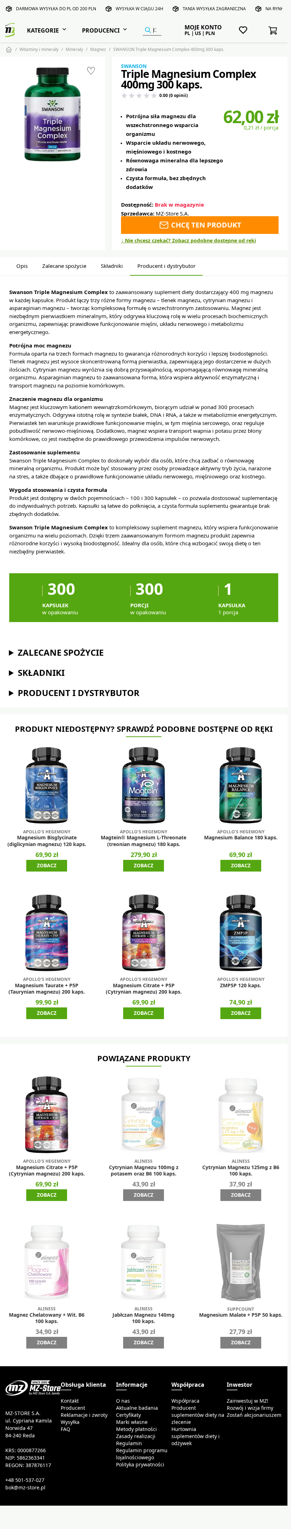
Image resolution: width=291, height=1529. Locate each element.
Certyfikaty (128, 1415)
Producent (73, 1408)
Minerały (74, 49)
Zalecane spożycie (64, 266)
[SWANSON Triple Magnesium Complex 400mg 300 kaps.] (52, 114)
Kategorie (43, 30)
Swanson (134, 66)
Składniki (112, 266)
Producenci (101, 30)
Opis (22, 266)
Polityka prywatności (140, 1464)
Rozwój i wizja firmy (250, 1408)
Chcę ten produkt (205, 225)
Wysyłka (70, 1422)
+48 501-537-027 (24, 1480)
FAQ (65, 1429)
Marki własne (132, 1422)
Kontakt (70, 1400)
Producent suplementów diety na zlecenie (197, 1415)
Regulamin (129, 1443)
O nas (123, 1400)
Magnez (98, 49)
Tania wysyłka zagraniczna (214, 8)
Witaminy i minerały (39, 49)
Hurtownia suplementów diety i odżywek (195, 1436)
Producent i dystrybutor (166, 266)
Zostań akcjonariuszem (254, 1415)
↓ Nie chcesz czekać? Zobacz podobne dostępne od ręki (188, 240)
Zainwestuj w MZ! (247, 1400)
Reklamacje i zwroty (84, 1415)
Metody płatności (136, 1429)
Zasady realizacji (135, 1436)
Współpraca (185, 1400)
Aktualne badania (137, 1408)
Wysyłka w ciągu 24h (139, 8)
